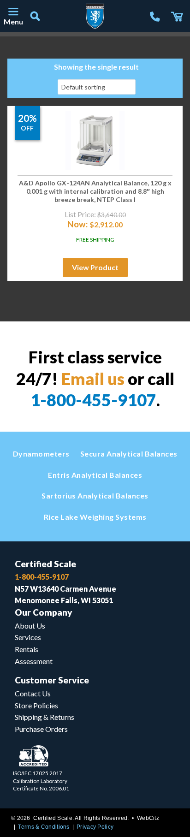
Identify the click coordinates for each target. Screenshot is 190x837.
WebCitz (148, 818)
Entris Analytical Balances (95, 474)
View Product (95, 267)
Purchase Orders (41, 728)
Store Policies (36, 705)
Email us (93, 378)
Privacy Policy (95, 827)
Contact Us (33, 693)
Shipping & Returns (44, 716)
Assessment (34, 661)
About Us (30, 625)
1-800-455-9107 (93, 400)
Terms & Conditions (43, 827)
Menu (13, 21)
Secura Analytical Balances (129, 453)
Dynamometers (41, 453)
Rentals (26, 649)
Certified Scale (45, 563)
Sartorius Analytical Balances (95, 495)
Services (28, 637)
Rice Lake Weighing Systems (95, 516)
